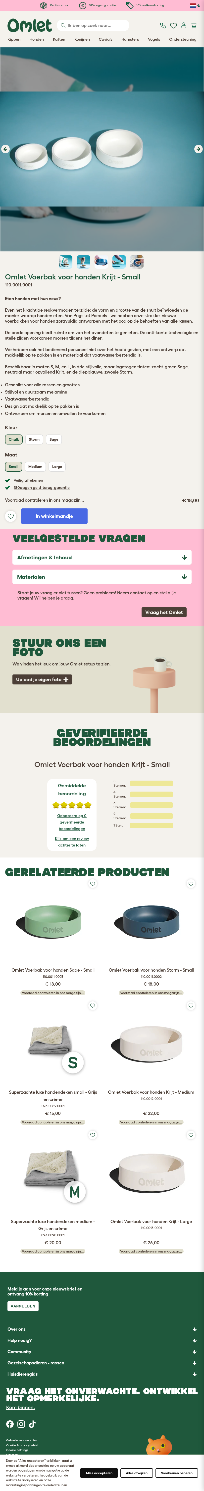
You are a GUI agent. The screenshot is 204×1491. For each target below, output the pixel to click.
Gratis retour (58, 5)
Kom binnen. (20, 1407)
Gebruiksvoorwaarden (21, 1440)
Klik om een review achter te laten (72, 841)
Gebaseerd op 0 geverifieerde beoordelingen (72, 822)
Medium (35, 466)
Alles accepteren (99, 1473)
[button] (5, 149)
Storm (34, 439)
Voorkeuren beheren (177, 1473)
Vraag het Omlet (164, 612)
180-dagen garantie (102, 5)
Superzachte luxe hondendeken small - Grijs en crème (53, 1099)
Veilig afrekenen (28, 480)
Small (13, 466)
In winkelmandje (54, 516)
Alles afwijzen (137, 1473)
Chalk (14, 439)
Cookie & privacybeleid (22, 1445)
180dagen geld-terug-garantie (42, 487)
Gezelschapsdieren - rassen (35, 1362)
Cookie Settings (17, 1450)
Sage (54, 439)
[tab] (102, 557)
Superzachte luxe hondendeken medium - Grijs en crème (53, 1228)
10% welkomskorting (150, 5)
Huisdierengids (22, 1374)
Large (57, 466)
